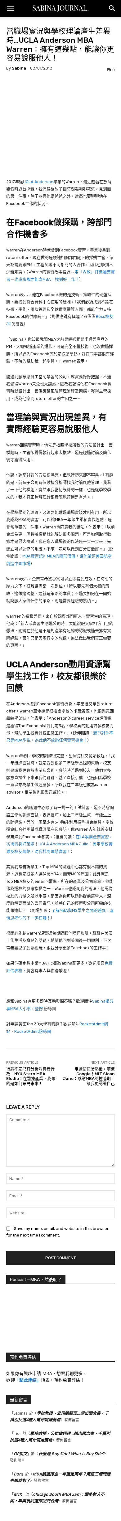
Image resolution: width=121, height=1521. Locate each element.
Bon (17, 1474)
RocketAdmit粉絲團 (32, 1031)
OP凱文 (20, 1453)
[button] (10, 8)
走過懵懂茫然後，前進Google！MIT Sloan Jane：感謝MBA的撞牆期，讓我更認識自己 (89, 1076)
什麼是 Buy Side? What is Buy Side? (71, 1453)
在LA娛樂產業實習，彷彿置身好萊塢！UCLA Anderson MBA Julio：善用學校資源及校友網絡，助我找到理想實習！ (59, 844)
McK (18, 1494)
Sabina (19, 68)
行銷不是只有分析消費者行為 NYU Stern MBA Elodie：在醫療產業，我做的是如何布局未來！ (30, 1076)
